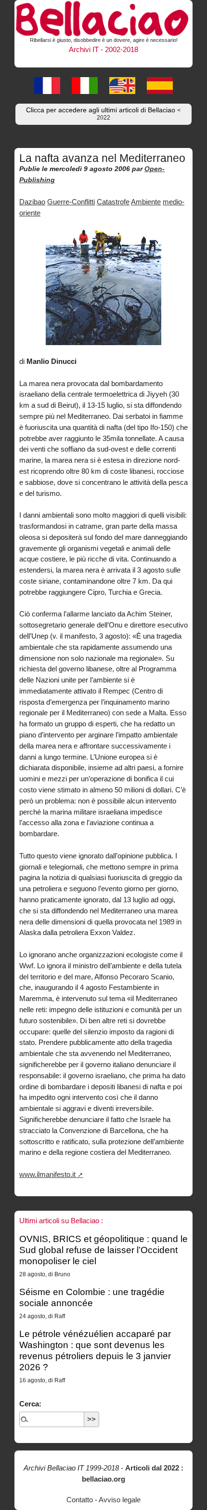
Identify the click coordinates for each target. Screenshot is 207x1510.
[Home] (103, 17)
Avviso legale (120, 1500)
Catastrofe (113, 202)
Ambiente (146, 202)
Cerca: (30, 1404)
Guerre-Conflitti (71, 202)
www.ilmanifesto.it (47, 1174)
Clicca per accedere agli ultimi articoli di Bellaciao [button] (103, 114)
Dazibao (32, 202)
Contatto (79, 1500)
